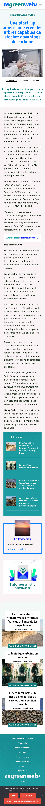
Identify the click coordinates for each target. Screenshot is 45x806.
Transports (22, 743)
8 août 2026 (28, 661)
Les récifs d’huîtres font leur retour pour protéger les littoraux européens (28, 502)
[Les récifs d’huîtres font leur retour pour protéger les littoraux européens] (11, 501)
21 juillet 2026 (28, 708)
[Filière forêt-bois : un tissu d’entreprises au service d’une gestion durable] (11, 483)
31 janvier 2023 (25, 80)
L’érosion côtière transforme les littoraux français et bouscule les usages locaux (28, 448)
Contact (22, 782)
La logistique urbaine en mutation (28, 466)
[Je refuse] (42, 796)
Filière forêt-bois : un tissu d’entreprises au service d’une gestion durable (29, 484)
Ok (13, 795)
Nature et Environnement (22, 15)
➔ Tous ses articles (17, 549)
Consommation (22, 757)
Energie (22, 752)
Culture (22, 766)
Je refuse (28, 795)
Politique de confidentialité (22, 801)
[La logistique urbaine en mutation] (11, 465)
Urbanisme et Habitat (22, 761)
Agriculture (22, 771)
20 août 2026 (27, 629)
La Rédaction (11, 80)
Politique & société (22, 747)
